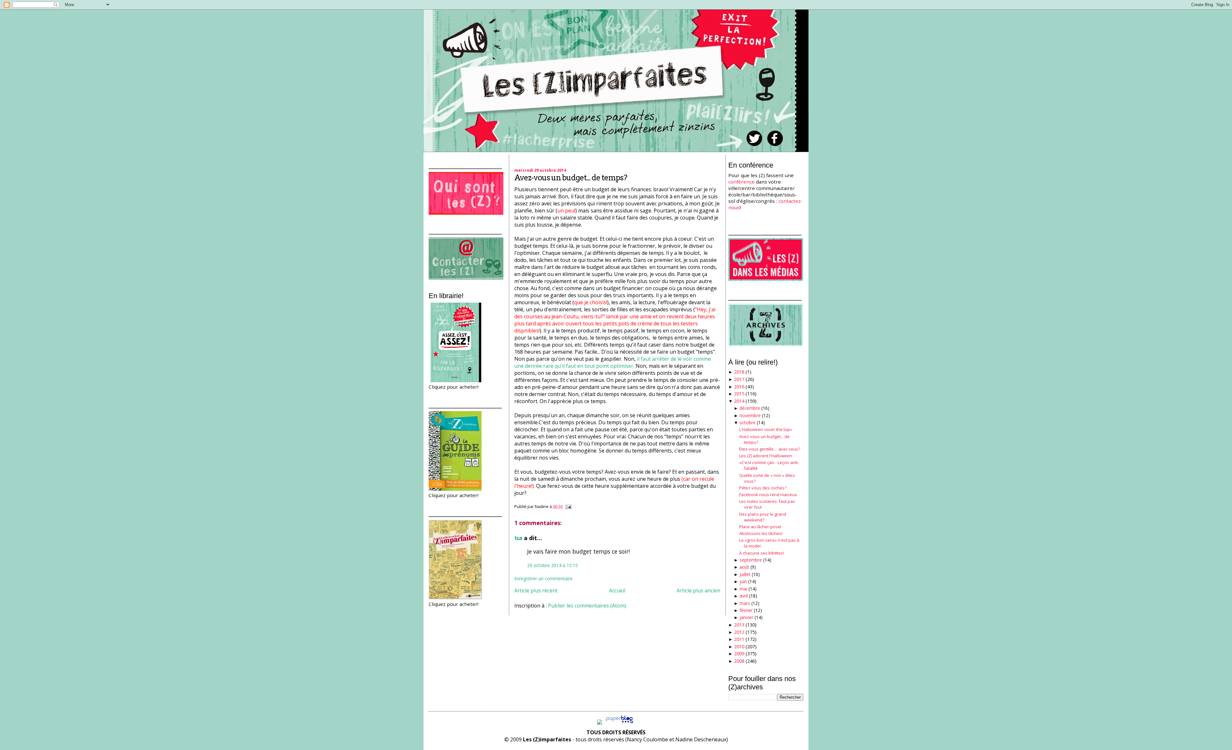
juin (743, 581)
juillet (745, 574)
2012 (739, 632)
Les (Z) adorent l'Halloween (765, 456)
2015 (739, 394)
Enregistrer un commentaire (543, 578)
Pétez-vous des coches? (762, 488)
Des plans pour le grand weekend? (762, 517)
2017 (739, 379)
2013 (739, 625)
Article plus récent (536, 590)
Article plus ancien (698, 590)
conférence (741, 181)
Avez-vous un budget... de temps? (570, 177)
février (746, 610)
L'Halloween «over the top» (765, 429)
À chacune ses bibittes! (761, 553)
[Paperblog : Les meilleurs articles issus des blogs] (619, 722)
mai (743, 589)
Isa (518, 538)
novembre (750, 415)
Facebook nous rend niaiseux (768, 494)
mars (745, 603)
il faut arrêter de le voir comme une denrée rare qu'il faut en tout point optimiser (612, 362)
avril (744, 596)
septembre (751, 560)
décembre (750, 408)
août (744, 567)
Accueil (617, 590)
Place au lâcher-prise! (760, 527)
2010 (739, 646)
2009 (739, 654)
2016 (739, 387)
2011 (739, 639)
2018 (739, 372)
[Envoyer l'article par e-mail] (567, 506)
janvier (746, 617)
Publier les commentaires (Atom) (587, 605)
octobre (748, 422)
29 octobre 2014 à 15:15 (552, 565)
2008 (739, 661)
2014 (739, 401)
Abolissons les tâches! (761, 533)
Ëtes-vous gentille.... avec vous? (769, 449)
